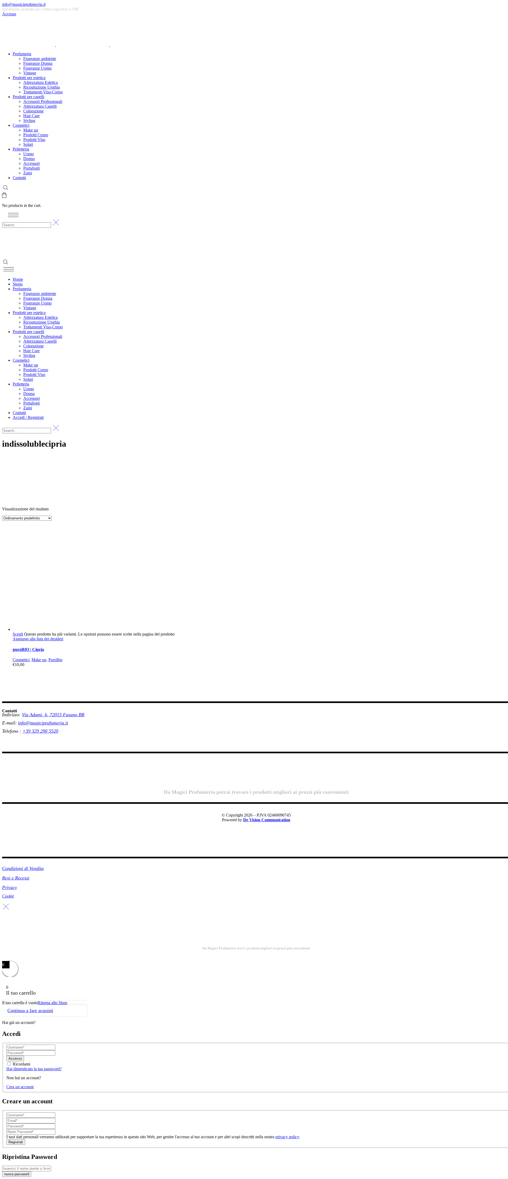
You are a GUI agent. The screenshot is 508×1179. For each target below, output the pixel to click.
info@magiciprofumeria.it (24, 4)
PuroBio (55, 659)
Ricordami (21, 1064)
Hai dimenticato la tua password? (34, 1069)
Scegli (18, 634)
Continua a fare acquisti (30, 1010)
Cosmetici (21, 659)
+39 (27, 731)
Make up (38, 659)
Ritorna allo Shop (52, 1002)
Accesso (9, 14)
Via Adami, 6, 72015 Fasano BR (53, 714)
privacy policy (287, 1137)
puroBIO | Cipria (28, 649)
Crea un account (20, 1087)
